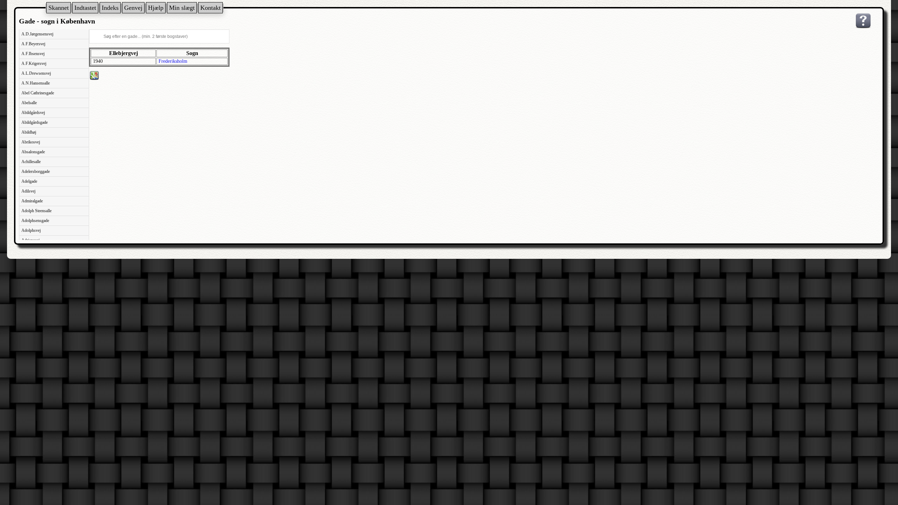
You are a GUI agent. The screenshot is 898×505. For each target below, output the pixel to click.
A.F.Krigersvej (33, 63)
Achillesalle (31, 161)
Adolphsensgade (35, 220)
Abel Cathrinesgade (37, 92)
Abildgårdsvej (33, 112)
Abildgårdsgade (34, 122)
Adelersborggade (35, 171)
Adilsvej (28, 191)
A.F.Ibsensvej (33, 53)
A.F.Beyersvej (33, 43)
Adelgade (29, 181)
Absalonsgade (33, 151)
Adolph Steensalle (36, 210)
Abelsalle (29, 102)
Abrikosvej (30, 142)
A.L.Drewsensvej (36, 73)
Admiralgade (32, 200)
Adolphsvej (31, 230)
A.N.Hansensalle (35, 83)
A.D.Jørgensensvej (37, 34)
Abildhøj (28, 132)
